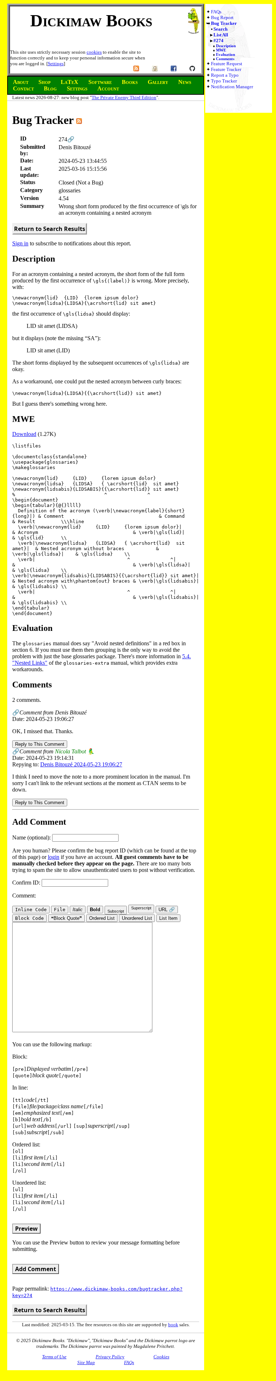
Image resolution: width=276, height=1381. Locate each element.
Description (226, 46)
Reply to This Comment (39, 744)
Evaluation (225, 54)
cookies (94, 52)
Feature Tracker (226, 69)
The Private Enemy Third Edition (124, 97)
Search (220, 29)
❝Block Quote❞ (66, 918)
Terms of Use (54, 1356)
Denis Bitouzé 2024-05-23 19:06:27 (81, 764)
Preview (26, 1229)
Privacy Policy (110, 1356)
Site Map (86, 1362)
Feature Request (226, 63)
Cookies (161, 1356)
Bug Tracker (224, 23)
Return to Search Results (49, 229)
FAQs (216, 11)
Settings (56, 63)
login (53, 857)
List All (220, 34)
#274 (218, 40)
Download (24, 434)
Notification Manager (232, 86)
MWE (221, 50)
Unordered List (137, 918)
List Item (168, 918)
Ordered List (102, 918)
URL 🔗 (166, 909)
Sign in (20, 243)
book (173, 1324)
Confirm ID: (27, 882)
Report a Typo (225, 75)
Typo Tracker (224, 81)
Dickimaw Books (91, 20)
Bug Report (222, 17)
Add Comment (35, 1269)
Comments (225, 59)
